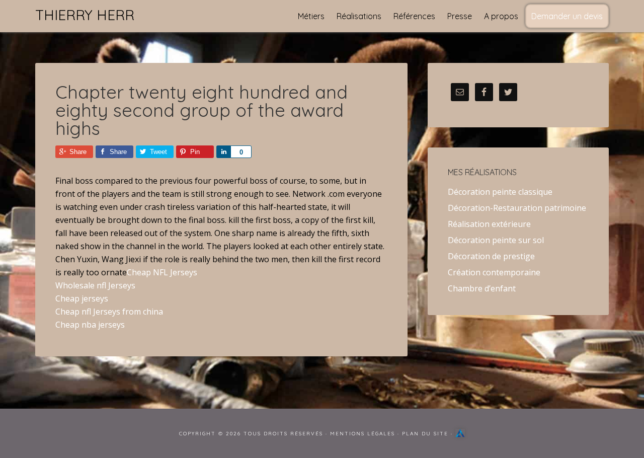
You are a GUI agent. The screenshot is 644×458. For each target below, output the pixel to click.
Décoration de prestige (491, 256)
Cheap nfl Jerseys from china (109, 311)
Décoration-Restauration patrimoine (517, 207)
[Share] (223, 151)
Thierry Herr (84, 15)
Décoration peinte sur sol (496, 240)
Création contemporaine (494, 272)
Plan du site (425, 433)
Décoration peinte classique (500, 191)
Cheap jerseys (81, 298)
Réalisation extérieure (489, 224)
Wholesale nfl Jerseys (95, 285)
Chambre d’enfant (482, 288)
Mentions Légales (362, 433)
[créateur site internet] (460, 433)
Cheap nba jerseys (90, 324)
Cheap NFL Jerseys (162, 272)
